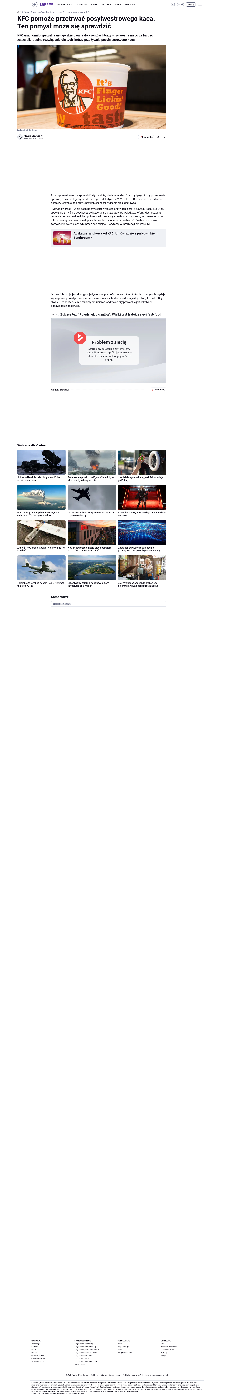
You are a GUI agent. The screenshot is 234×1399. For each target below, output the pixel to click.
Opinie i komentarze (125, 4)
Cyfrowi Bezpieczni (38, 1359)
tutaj (82, 1394)
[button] (180, 4)
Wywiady (164, 1353)
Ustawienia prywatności (156, 1375)
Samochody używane (168, 1350)
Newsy (120, 1344)
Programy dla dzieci (81, 1359)
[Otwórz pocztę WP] (173, 4)
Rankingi (121, 1350)
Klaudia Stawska (32, 136)
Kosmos (81, 4)
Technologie (63, 4)
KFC (132, 199)
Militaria (106, 4)
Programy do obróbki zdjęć (84, 1344)
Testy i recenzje (123, 1347)
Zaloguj (191, 4)
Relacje (163, 1356)
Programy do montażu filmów (85, 1353)
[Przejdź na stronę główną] (35, 6)
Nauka (94, 4)
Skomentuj (147, 137)
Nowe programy (80, 1365)
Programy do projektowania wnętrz (87, 1350)
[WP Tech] (48, 4)
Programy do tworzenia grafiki (85, 1362)
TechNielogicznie (37, 1362)
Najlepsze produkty (125, 1353)
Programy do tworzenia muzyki (85, 1347)
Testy (162, 1344)
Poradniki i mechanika (169, 1347)
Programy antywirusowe (83, 1356)
